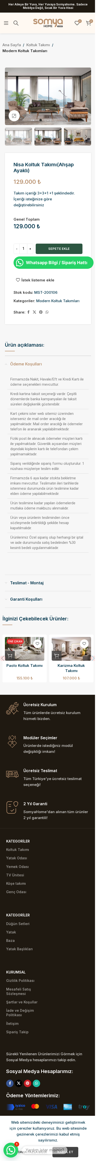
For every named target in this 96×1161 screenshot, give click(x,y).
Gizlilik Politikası (20, 980)
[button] (10, 96)
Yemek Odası (17, 867)
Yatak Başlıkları (19, 949)
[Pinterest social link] (41, 312)
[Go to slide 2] (45, 120)
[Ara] (16, 23)
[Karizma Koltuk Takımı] (71, 649)
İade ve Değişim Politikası (20, 1012)
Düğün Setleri (18, 924)
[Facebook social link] (28, 312)
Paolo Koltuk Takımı (24, 665)
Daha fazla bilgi (33, 1152)
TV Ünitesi (15, 875)
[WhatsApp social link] (47, 312)
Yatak (11, 932)
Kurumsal (16, 972)
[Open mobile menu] (6, 23)
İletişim (12, 1023)
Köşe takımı (16, 883)
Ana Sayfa (11, 44)
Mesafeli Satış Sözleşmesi (18, 991)
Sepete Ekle (59, 249)
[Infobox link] (48, 712)
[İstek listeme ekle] (37, 643)
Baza (10, 940)
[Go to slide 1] (40, 120)
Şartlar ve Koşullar (21, 1002)
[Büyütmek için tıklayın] (14, 115)
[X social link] (34, 312)
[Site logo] (48, 22)
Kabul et (65, 1152)
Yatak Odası (16, 858)
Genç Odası (16, 892)
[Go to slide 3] (50, 120)
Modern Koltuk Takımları (24, 50)
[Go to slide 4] (55, 120)
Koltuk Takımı (38, 44)
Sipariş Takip (17, 1032)
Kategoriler (18, 841)
